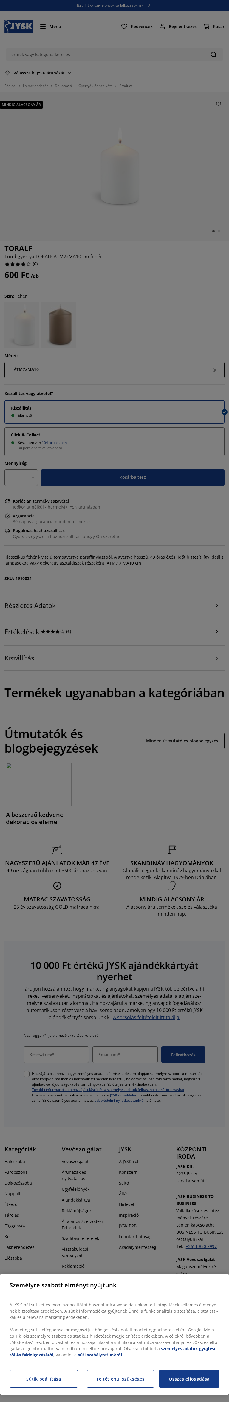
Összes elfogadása (189, 1379)
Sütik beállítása (43, 1379)
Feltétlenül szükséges (121, 1379)
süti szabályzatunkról (100, 1355)
